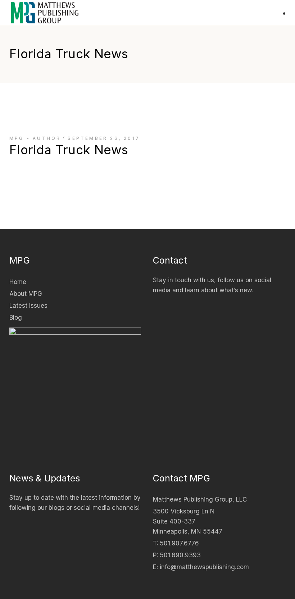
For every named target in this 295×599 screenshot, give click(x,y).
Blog (15, 317)
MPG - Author (35, 138)
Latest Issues (28, 305)
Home (17, 281)
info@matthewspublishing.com (204, 567)
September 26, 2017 (104, 138)
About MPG (25, 293)
